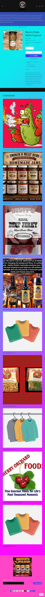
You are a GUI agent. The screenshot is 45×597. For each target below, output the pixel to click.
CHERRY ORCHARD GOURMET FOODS (12, 502)
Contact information (39, 594)
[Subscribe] (22, 583)
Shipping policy (32, 594)
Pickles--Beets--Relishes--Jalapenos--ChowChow (15, 150)
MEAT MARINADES (7, 309)
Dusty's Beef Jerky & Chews (9, 256)
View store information (31, 66)
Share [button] (28, 69)
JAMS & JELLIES (7, 203)
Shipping (26, 40)
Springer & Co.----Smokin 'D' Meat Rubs (13, 593)
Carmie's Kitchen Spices (9, 406)
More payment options (33, 58)
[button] (2, 6)
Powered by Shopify (22, 593)
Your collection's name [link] (8, 353)
